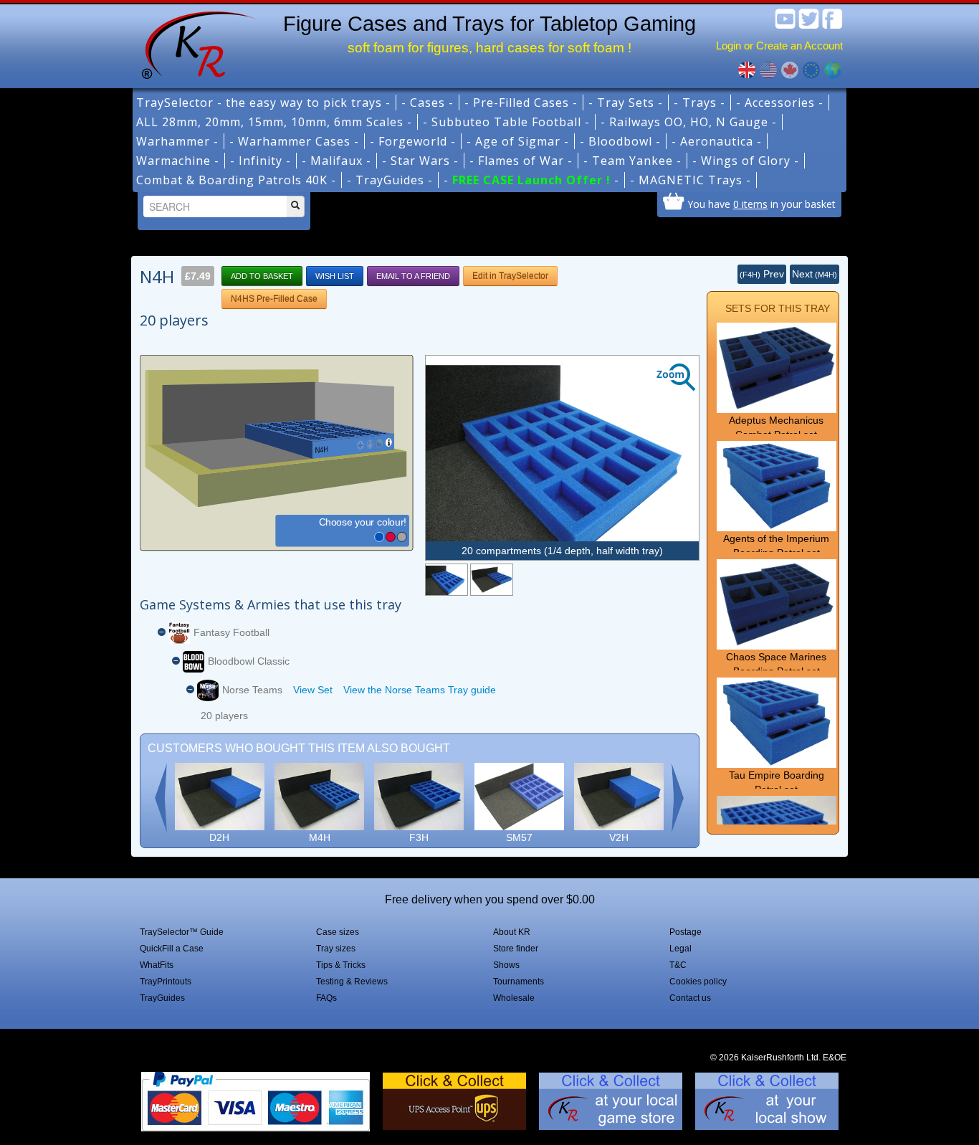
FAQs (326, 998)
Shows (506, 965)
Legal (680, 949)
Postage (685, 932)
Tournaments (518, 982)
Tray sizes (335, 949)
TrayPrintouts (165, 982)
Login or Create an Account (779, 45)
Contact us (690, 998)
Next (814, 274)
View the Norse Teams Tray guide (419, 689)
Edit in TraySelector (510, 276)
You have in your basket (761, 203)
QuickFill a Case (172, 949)
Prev (762, 274)
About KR (511, 932)
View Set (313, 689)
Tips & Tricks (341, 965)
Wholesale (514, 998)
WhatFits (156, 965)
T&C (678, 965)
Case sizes (337, 932)
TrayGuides (162, 998)
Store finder (515, 949)
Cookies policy (698, 982)
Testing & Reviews (352, 982)
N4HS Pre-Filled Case (274, 299)
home (193, 43)
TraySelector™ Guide (182, 932)
